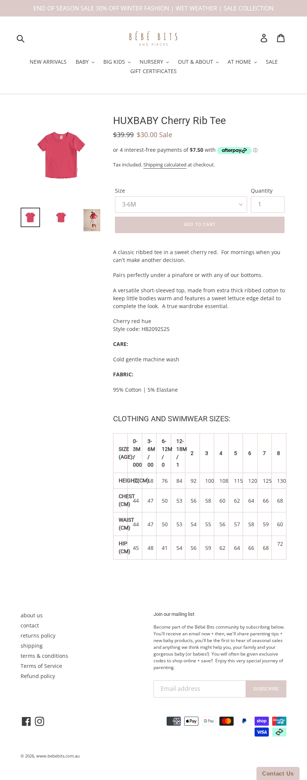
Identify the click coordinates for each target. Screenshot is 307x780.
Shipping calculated (164, 164)
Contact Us (278, 773)
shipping (32, 645)
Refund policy (38, 676)
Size (120, 190)
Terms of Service (41, 665)
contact (30, 625)
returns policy (38, 635)
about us (32, 615)
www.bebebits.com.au (58, 756)
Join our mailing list (174, 614)
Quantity (262, 190)
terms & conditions (44, 655)
